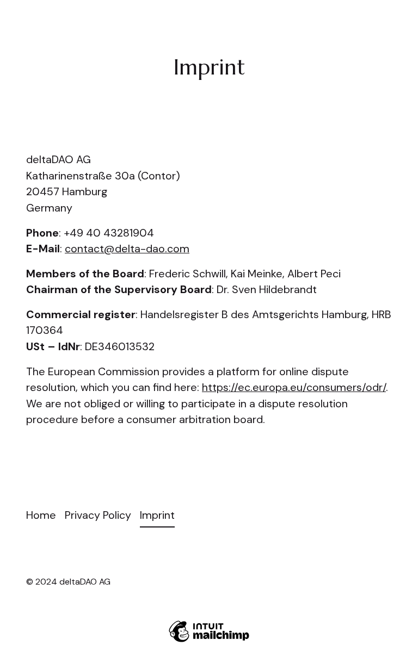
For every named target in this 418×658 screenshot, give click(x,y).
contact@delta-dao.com (127, 248)
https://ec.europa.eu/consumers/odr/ (294, 387)
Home (41, 515)
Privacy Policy (98, 515)
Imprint (157, 515)
